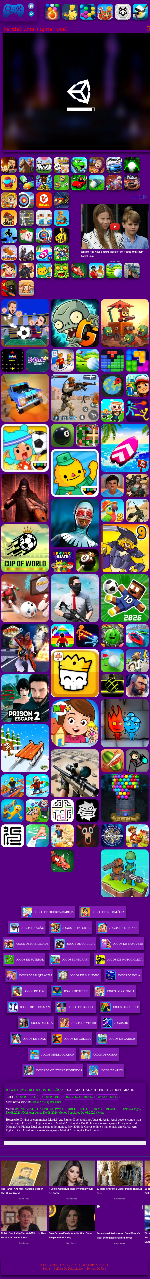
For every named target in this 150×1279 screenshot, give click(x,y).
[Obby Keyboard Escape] (44, 189)
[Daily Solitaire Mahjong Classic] (26, 242)
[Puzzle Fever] (88, 18)
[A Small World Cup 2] (61, 259)
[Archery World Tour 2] (26, 207)
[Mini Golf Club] (114, 277)
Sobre (46, 1268)
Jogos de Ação (32, 927)
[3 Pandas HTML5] (44, 171)
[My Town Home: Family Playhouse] (9, 277)
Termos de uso (96, 1268)
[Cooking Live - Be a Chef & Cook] (105, 18)
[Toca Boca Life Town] (44, 277)
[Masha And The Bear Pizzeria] (96, 171)
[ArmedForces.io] (61, 242)
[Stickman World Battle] (9, 295)
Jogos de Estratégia (108, 912)
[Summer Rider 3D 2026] (44, 259)
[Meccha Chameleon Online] (114, 189)
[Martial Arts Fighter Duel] (9, 171)
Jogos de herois (26, 1097)
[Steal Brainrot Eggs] (96, 277)
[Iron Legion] (132, 189)
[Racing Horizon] (114, 171)
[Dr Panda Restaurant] (61, 171)
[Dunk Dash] (61, 224)
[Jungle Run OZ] (61, 277)
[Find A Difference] (44, 224)
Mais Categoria (108, 1097)
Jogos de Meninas (123, 927)
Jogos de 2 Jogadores (79, 1097)
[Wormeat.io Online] (26, 189)
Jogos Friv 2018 (12, 19)
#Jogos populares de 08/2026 (76, 1112)
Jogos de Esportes (76, 927)
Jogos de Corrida (81, 943)
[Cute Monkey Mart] (26, 295)
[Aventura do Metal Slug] (9, 207)
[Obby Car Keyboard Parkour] (79, 189)
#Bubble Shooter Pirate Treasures (92, 1109)
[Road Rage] (26, 259)
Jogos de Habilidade (32, 943)
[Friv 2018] (31, 8)
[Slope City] (132, 171)
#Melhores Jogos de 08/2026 (39, 1112)
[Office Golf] (96, 189)
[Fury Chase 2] (9, 224)
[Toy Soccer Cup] (61, 189)
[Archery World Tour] (44, 242)
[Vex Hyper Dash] (9, 242)
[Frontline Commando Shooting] (26, 277)
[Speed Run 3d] (61, 207)
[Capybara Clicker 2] (9, 259)
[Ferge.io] (70, 18)
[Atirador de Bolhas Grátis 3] (52, 18)
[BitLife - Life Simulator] (44, 207)
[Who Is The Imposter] (9, 189)
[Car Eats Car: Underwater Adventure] (79, 171)
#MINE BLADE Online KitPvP (38, 1109)
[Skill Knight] (79, 277)
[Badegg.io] (140, 18)
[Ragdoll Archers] (26, 224)
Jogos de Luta (51, 1097)
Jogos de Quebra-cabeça (54, 912)
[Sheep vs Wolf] (123, 18)
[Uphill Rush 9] (26, 171)
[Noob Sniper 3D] (132, 277)
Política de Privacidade (68, 1268)
